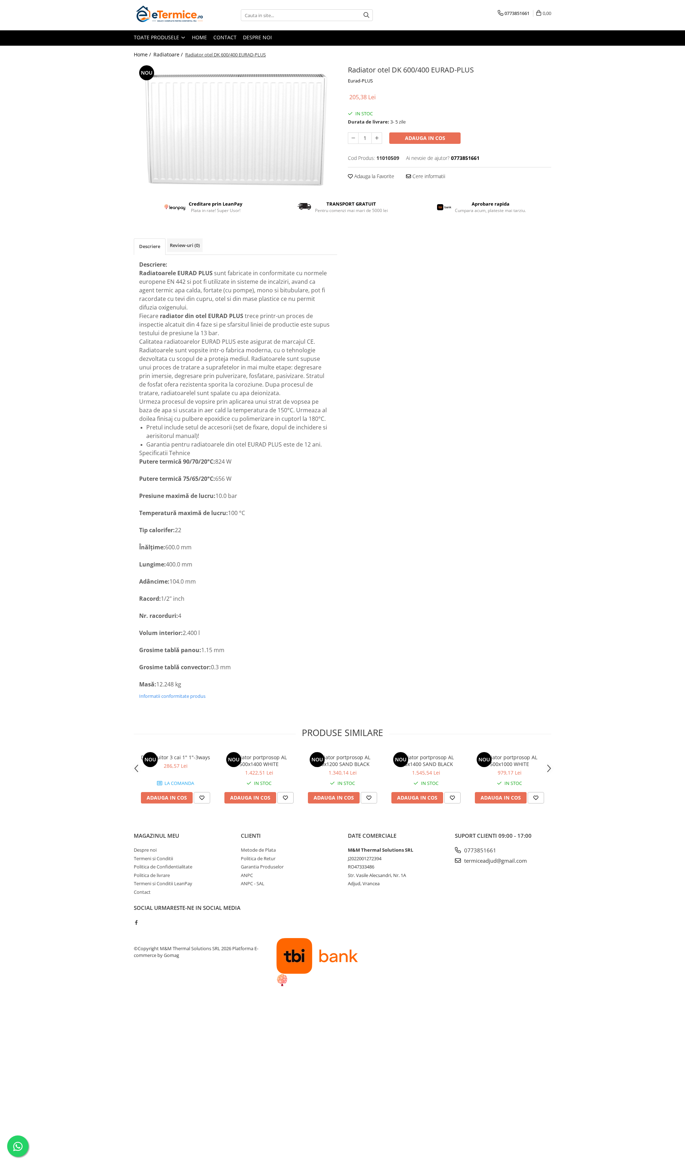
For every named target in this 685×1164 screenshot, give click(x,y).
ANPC (247, 875)
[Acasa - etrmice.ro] (169, 15)
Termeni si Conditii (153, 858)
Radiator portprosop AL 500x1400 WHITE (259, 760)
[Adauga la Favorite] (202, 797)
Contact (225, 37)
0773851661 (479, 850)
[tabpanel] (235, 127)
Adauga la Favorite (373, 176)
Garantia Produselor (262, 866)
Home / (143, 54)
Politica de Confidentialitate (163, 866)
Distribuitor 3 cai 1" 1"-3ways (175, 757)
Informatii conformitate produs (172, 696)
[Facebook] (136, 922)
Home (199, 37)
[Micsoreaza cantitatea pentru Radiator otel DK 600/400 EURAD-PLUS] (353, 138)
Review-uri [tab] (185, 245)
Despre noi (257, 37)
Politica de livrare (152, 875)
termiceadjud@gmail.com (495, 860)
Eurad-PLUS (360, 80)
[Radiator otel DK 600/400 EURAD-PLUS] (235, 127)
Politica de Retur (258, 858)
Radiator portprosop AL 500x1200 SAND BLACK (342, 760)
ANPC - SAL (252, 883)
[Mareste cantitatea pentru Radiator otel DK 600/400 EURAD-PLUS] (376, 138)
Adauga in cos (425, 138)
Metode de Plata (258, 850)
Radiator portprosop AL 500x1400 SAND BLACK (426, 760)
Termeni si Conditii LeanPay (163, 883)
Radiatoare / (168, 54)
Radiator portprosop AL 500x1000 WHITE (509, 760)
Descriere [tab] (149, 246)
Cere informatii (428, 176)
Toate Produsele (157, 37)
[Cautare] (366, 15)
